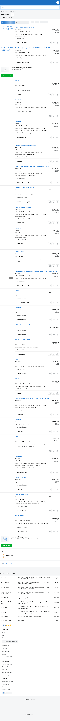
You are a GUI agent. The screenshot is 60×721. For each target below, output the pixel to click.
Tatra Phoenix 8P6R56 (21, 494)
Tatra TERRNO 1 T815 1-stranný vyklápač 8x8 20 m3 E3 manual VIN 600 (36, 271)
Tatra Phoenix (19, 379)
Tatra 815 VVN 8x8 (20, 477)
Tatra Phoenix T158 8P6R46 (23, 340)
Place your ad (7, 76)
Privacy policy (5, 666)
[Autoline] (2, 11)
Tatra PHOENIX (19, 516)
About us (4, 632)
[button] (57, 2)
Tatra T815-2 (18, 456)
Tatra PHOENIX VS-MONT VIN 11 (24, 27)
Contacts (4, 638)
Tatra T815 (18, 100)
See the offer (6, 545)
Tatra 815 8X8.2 (19, 251)
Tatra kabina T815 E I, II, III (22, 324)
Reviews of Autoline (7, 672)
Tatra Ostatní (18, 81)
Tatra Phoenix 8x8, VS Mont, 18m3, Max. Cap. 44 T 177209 (32, 398)
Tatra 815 (17, 290)
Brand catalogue (6, 675)
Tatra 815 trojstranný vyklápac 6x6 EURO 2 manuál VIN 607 (32, 48)
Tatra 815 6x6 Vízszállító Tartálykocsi (25, 145)
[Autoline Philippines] (10, 2)
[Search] (57, 7)
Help (3, 635)
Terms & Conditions (7, 664)
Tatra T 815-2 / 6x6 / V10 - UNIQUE (25, 187)
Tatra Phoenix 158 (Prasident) (23, 207)
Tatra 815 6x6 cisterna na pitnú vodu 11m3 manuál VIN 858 (32, 166)
